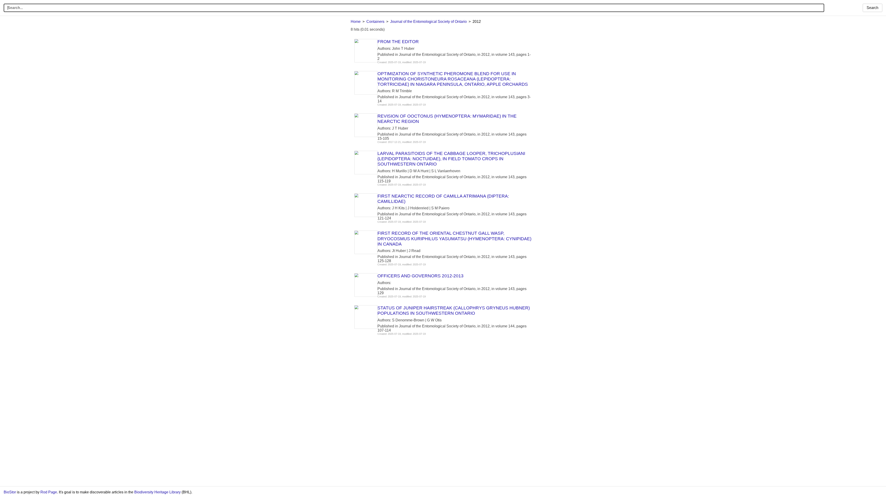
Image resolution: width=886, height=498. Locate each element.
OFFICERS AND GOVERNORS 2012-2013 (420, 275)
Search (872, 8)
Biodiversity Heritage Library (157, 492)
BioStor (10, 492)
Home (356, 22)
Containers (375, 22)
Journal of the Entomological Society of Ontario (428, 22)
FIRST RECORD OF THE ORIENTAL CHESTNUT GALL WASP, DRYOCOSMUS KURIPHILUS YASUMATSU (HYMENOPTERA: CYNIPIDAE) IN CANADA (454, 238)
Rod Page (48, 492)
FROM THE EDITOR (398, 41)
